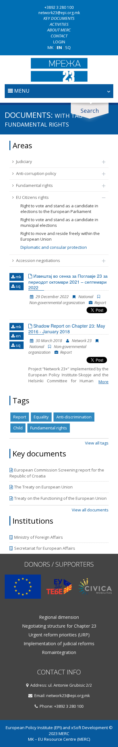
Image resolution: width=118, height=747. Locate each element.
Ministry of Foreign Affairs (38, 537)
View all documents (90, 510)
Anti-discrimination (74, 417)
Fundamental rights (34, 185)
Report (19, 417)
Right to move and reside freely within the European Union (60, 236)
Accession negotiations (38, 260)
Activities (59, 24)
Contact (59, 36)
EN (59, 47)
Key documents (59, 18)
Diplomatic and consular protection (53, 247)
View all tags (97, 443)
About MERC (59, 30)
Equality (41, 417)
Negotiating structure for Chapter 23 (59, 626)
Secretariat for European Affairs (44, 548)
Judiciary (24, 161)
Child (18, 428)
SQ (68, 47)
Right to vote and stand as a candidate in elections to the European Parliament (59, 209)
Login (59, 42)
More (103, 381)
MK (50, 47)
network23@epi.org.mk (59, 12)
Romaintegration (59, 652)
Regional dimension (59, 617)
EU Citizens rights (32, 197)
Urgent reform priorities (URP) (59, 635)
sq (17, 286)
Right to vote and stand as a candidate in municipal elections (59, 222)
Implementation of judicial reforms (59, 643)
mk (18, 277)
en (18, 336)
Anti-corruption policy (36, 173)
